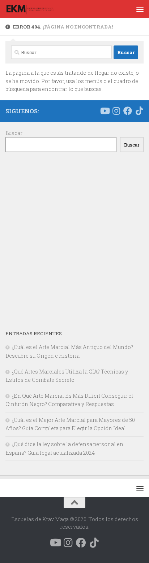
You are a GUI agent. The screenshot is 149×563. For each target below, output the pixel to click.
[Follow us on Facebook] (127, 110)
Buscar (13, 133)
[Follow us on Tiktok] (139, 110)
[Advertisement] (74, 240)
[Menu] (140, 9)
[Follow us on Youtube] (104, 110)
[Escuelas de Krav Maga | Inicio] (38, 9)
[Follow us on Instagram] (116, 110)
